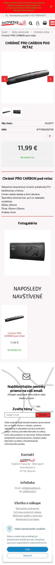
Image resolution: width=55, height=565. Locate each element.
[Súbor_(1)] (27, 252)
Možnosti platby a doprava (27, 515)
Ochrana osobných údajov (27, 511)
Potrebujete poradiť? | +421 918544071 (27, 15)
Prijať (27, 549)
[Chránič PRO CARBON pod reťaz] (27, 77)
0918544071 (29, 491)
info (38, 406)
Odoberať (43, 415)
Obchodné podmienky (27, 508)
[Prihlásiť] (37, 23)
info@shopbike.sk (31, 487)
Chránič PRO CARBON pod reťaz (14, 334)
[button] (31, 23)
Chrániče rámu (41, 31)
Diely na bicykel (20, 31)
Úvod (4, 31)
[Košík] (45, 23)
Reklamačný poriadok (27, 519)
